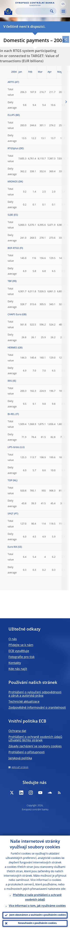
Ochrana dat (17, 731)
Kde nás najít (17, 669)
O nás (12, 639)
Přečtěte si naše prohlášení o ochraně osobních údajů (37, 897)
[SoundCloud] (50, 793)
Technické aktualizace (23, 701)
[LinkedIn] (21, 793)
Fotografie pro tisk (21, 657)
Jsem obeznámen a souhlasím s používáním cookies (37, 915)
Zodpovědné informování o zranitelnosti (37, 707)
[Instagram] (31, 793)
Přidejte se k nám (20, 645)
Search (52, 11)
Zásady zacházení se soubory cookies (35, 746)
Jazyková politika (20, 758)
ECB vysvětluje (18, 651)
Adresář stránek (20, 767)
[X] (12, 793)
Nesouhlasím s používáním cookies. (37, 923)
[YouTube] (40, 793)
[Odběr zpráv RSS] (59, 793)
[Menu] (63, 11)
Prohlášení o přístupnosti (26, 752)
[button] (63, 3)
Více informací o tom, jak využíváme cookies (37, 906)
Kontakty (14, 663)
